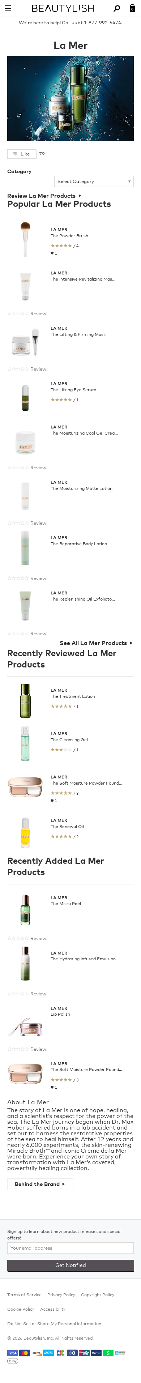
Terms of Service (24, 1295)
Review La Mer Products (41, 196)
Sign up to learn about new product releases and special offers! (64, 1235)
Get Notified (70, 1265)
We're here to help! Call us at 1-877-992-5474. (70, 23)
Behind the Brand (37, 1184)
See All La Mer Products (93, 643)
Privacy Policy (61, 1295)
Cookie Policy (20, 1309)
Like (25, 154)
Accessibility (52, 1309)
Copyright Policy (97, 1295)
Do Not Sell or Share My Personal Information (54, 1324)
